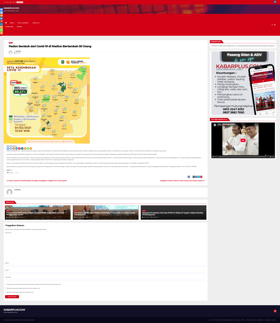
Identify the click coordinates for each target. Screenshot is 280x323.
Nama (7, 263)
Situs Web (8, 277)
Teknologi (35, 23)
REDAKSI (19, 26)
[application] (243, 140)
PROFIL (243, 320)
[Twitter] (11, 148)
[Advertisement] (160, 25)
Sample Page (267, 320)
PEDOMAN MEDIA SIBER (227, 320)
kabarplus (18, 51)
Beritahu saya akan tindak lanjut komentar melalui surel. (23, 288)
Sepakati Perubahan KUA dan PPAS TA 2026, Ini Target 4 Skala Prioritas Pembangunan (172, 214)
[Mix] (25, 148)
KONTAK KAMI (216, 320)
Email (7, 270)
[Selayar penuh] (273, 156)
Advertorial (9, 26)
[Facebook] (8, 148)
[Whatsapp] (28, 148)
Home (210, 320)
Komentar (8, 232)
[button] (272, 24)
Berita (12, 23)
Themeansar (32, 320)
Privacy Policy (237, 320)
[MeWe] (22, 148)
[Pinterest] (19, 148)
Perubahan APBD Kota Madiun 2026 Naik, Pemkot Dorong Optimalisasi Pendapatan (104, 214)
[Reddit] (13, 148)
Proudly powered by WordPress (11, 320)
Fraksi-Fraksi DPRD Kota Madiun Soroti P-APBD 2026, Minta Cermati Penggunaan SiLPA (35, 214)
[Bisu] (270, 156)
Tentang (274, 320)
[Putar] (213, 156)
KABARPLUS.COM (11, 8)
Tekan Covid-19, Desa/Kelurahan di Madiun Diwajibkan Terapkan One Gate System (37, 181)
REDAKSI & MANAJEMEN (257, 320)
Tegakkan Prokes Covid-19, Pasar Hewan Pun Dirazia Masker (181, 181)
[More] (30, 148)
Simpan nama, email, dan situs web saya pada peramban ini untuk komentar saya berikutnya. (34, 284)
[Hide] (0, 35)
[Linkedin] (16, 148)
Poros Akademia (23, 23)
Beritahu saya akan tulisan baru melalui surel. (20, 292)
